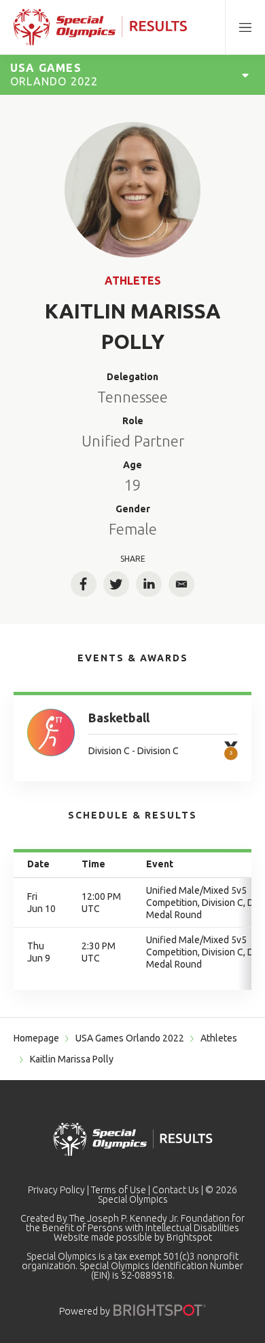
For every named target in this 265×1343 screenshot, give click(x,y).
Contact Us (175, 1189)
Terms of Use (118, 1189)
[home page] (100, 27)
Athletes (133, 280)
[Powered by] (159, 1310)
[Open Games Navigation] (245, 74)
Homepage (36, 1038)
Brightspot (189, 1237)
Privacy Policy (56, 1189)
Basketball (118, 717)
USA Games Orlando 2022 (129, 1038)
